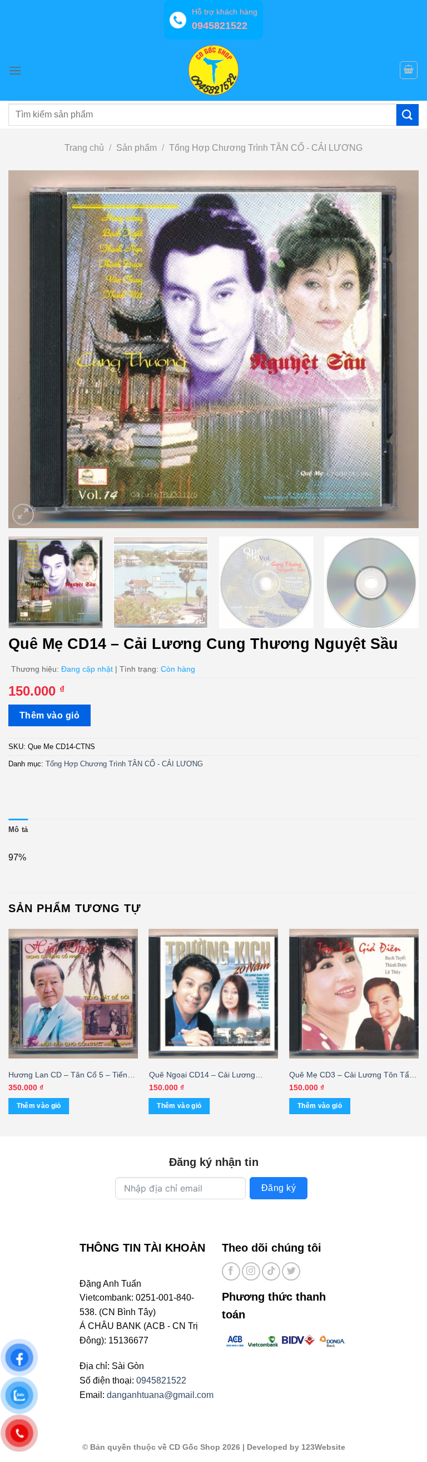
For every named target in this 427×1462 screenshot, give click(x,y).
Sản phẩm (136, 147)
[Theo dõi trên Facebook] (231, 1271)
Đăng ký (278, 1188)
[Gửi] (407, 115)
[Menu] (15, 70)
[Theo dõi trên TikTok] (271, 1271)
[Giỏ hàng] (409, 70)
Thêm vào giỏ (49, 715)
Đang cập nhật (87, 668)
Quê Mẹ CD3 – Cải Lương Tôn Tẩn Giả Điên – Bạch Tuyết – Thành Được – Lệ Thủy (351, 1075)
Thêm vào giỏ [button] (39, 1105)
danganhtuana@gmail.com (160, 1395)
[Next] (396, 349)
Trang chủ (84, 147)
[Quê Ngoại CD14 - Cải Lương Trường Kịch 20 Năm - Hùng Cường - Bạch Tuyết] (214, 994)
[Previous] (31, 349)
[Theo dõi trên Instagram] (251, 1271)
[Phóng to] (23, 514)
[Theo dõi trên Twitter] (291, 1271)
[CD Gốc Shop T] (213, 70)
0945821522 (161, 1380)
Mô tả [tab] (18, 829)
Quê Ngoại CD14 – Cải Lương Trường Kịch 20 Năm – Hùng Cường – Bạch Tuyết (213, 1075)
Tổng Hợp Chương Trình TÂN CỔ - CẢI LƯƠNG (266, 147)
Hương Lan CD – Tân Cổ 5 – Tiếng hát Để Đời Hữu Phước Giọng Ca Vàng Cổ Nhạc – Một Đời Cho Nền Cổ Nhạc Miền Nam (70, 1075)
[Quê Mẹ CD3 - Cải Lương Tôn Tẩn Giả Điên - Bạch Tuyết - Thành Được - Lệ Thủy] (354, 994)
